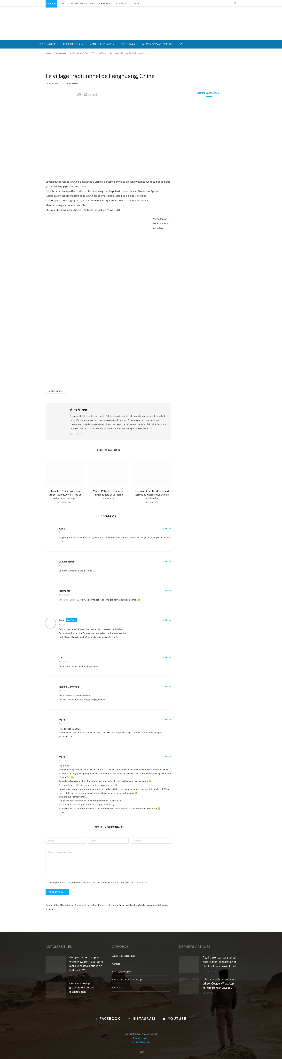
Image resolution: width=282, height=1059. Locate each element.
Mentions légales (141, 1038)
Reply (168, 528)
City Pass (128, 44)
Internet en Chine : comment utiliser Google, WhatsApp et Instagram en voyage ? (65, 494)
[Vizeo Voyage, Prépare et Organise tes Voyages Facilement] (141, 24)
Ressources (117, 987)
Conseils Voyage (101, 44)
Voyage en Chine (99, 53)
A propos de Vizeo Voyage (124, 955)
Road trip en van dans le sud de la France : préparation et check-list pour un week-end (100, 3)
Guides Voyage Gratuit (157, 44)
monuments (56, 391)
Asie (86, 53)
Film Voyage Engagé (121, 971)
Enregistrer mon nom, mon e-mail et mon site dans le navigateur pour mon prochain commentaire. (99, 882)
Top (142, 1052)
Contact (116, 963)
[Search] (235, 3)
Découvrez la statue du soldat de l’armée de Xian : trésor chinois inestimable (152, 494)
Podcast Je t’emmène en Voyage (127, 979)
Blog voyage (47, 44)
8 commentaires (70, 83)
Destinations (71, 44)
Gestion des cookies (141, 1042)
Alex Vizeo (78, 409)
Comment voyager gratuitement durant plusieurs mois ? (81, 987)
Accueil (49, 53)
